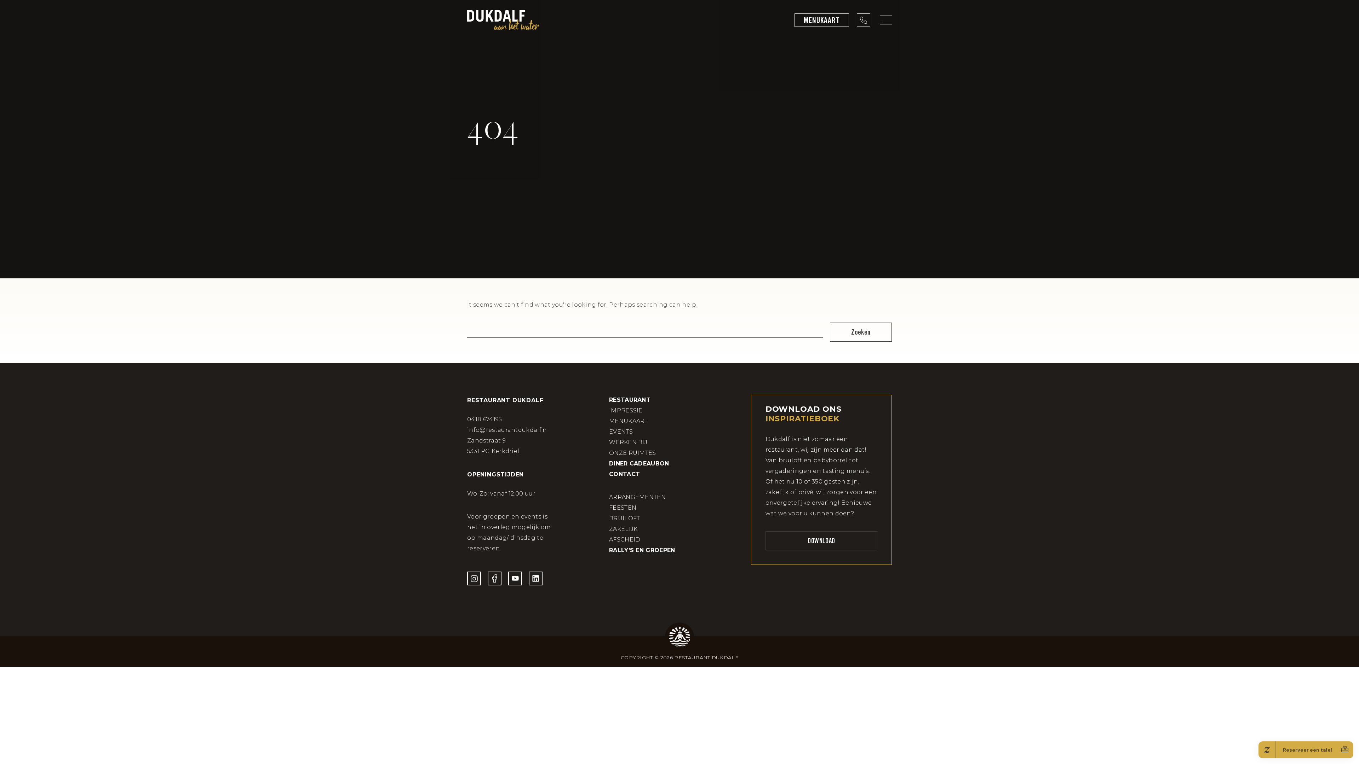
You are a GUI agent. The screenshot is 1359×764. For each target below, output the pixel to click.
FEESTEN (622, 507)
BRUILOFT (624, 518)
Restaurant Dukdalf (503, 20)
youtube (515, 578)
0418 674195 (484, 419)
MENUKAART (628, 421)
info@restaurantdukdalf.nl (508, 430)
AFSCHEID (625, 539)
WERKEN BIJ (628, 442)
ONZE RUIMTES (632, 453)
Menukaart (822, 20)
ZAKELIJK (623, 529)
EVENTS (621, 431)
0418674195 (863, 20)
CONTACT (624, 474)
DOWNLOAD (821, 541)
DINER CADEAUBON (639, 463)
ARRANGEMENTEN (637, 497)
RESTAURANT (629, 400)
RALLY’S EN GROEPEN (642, 550)
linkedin (536, 578)
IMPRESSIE (626, 410)
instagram (474, 578)
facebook (494, 578)
